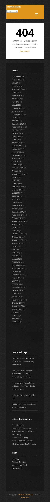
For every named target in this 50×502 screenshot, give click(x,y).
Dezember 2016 (18, 155)
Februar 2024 (17, 95)
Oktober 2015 (17, 171)
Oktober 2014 (17, 190)
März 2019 (16, 136)
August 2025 (16, 80)
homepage (24, 51)
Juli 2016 (15, 161)
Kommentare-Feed (19, 465)
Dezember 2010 (18, 287)
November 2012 (18, 234)
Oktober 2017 (17, 146)
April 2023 (15, 102)
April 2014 (15, 199)
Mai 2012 (15, 252)
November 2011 (18, 268)
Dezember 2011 (18, 265)
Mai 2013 (15, 230)
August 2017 (16, 149)
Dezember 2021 (18, 124)
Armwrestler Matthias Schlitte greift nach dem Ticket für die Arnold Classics (23, 386)
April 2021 (15, 130)
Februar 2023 (17, 108)
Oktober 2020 (17, 133)
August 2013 (16, 224)
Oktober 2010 (17, 290)
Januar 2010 (16, 296)
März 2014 (16, 202)
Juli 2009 (15, 312)
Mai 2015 (15, 180)
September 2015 (18, 174)
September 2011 (18, 274)
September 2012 (18, 240)
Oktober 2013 (17, 218)
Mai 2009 (15, 315)
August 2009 (16, 309)
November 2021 (18, 127)
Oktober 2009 (17, 303)
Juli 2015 (15, 177)
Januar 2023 (16, 111)
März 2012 (16, 259)
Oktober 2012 (17, 237)
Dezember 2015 (18, 168)
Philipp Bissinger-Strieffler (22, 431)
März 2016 (16, 164)
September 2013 (18, 221)
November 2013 (18, 215)
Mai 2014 (15, 196)
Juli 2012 (15, 246)
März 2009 (16, 322)
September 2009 (18, 306)
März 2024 (16, 92)
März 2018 (16, 139)
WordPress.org (17, 468)
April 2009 (15, 318)
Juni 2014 (15, 193)
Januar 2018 (16, 142)
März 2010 (16, 293)
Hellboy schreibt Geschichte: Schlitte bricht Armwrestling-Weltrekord (23, 361)
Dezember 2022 (18, 114)
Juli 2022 (15, 117)
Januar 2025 (16, 86)
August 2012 (16, 243)
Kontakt (20, 425)
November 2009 (18, 300)
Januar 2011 (16, 284)
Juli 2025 (15, 83)
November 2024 (18, 89)
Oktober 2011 (17, 271)
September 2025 (18, 76)
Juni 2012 (15, 249)
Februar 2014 (17, 205)
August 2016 (16, 158)
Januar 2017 (16, 152)
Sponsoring (16, 434)
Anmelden (16, 459)
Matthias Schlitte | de (25, 495)
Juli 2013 (15, 227)
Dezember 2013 (18, 212)
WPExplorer (25, 497)
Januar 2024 (16, 99)
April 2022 (15, 120)
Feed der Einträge (19, 462)
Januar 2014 (16, 208)
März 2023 (16, 105)
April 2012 (15, 256)
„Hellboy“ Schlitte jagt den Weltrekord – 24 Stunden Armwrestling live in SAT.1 (22, 373)
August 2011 (16, 278)
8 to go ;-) (24, 437)
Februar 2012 (17, 262)
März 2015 (16, 183)
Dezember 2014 (18, 187)
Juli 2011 (15, 281)
